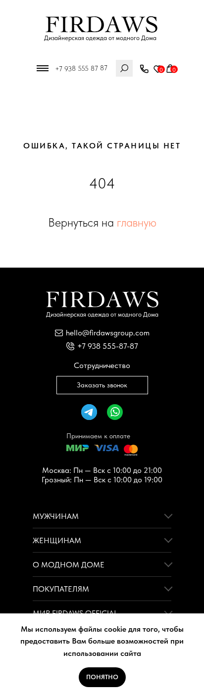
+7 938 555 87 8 (79, 68)
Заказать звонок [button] (102, 385)
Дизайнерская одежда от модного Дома (100, 38)
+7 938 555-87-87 (107, 346)
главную (136, 222)
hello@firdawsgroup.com (108, 332)
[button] (144, 69)
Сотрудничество (102, 365)
